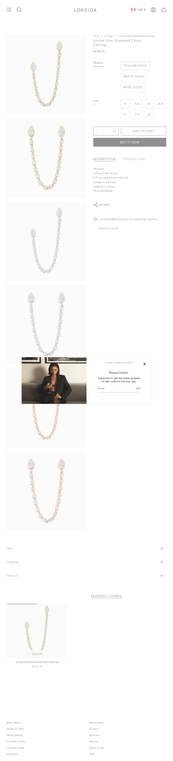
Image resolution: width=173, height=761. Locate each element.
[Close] (144, 364)
